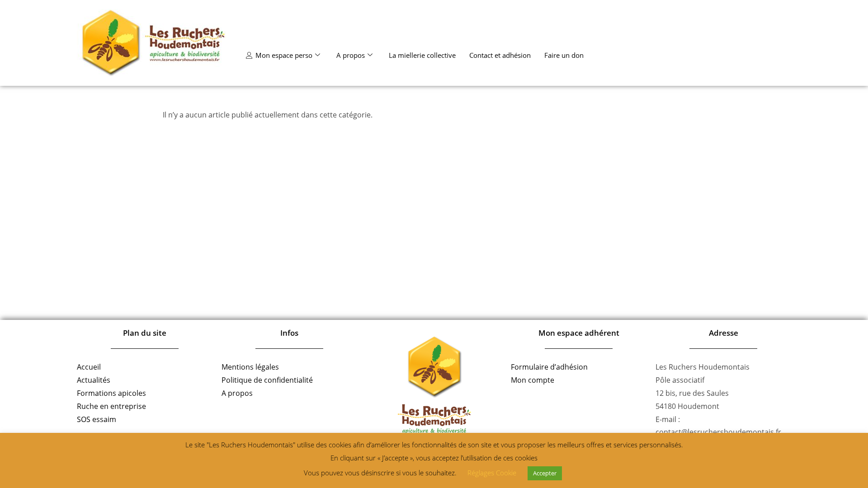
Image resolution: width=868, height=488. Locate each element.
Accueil (89, 367)
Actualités (93, 380)
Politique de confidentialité (267, 380)
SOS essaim (96, 419)
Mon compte (532, 380)
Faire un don (564, 55)
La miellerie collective (422, 55)
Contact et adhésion (500, 55)
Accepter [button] (545, 473)
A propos (350, 55)
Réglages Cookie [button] (491, 472)
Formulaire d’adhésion (549, 367)
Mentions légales (250, 367)
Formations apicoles (111, 393)
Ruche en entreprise (111, 406)
